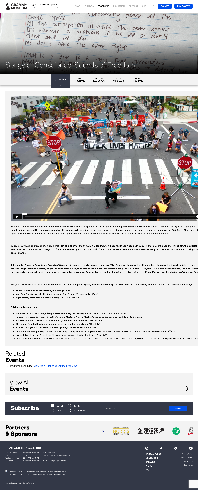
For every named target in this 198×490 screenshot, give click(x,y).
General (59, 406)
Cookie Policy (188, 461)
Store (58, 410)
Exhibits (89, 6)
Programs (103, 6)
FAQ (147, 470)
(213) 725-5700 (48, 452)
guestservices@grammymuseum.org (56, 455)
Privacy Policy (187, 454)
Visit (77, 6)
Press (148, 466)
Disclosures (188, 465)
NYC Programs (79, 410)
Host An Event (153, 454)
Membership (152, 458)
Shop (145, 6)
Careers (150, 462)
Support (133, 6)
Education (119, 6)
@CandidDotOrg (59, 474)
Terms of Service (186, 458)
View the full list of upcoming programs (55, 365)
